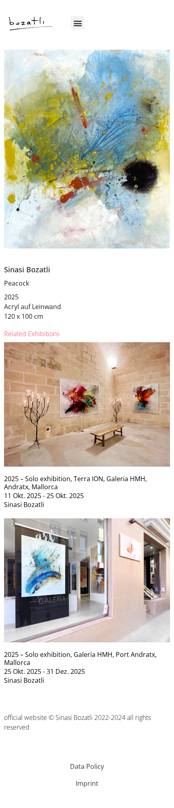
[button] (77, 22)
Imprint (87, 783)
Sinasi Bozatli (27, 269)
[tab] (31, 333)
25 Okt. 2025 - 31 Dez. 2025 (44, 671)
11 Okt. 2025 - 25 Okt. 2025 (44, 495)
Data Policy (87, 766)
